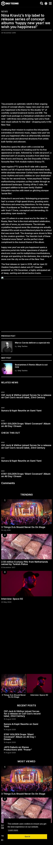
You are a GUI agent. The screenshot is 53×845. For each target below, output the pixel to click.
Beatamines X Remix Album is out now (31, 365)
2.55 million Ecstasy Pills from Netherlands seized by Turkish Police (24, 562)
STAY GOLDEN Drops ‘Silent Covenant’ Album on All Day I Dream (25, 424)
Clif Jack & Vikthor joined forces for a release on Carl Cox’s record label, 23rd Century (26, 396)
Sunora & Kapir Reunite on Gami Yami (21, 410)
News (4, 11)
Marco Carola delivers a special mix (32, 342)
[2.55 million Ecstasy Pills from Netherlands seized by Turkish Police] (26, 546)
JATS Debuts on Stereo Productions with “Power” (18, 748)
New (2, 392)
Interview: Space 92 (12, 599)
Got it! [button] (27, 837)
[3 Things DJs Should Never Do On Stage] (26, 512)
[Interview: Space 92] (26, 583)
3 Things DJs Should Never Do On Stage (23, 527)
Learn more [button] (13, 830)
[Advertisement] (26, 69)
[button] (41, 3)
